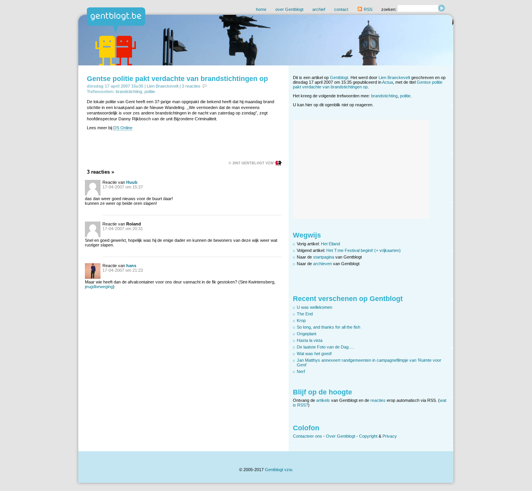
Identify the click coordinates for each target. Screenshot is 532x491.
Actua (387, 82)
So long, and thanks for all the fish (328, 327)
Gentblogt (339, 77)
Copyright (368, 436)
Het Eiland (330, 243)
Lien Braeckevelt (162, 86)
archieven (322, 263)
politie (149, 91)
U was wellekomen (314, 307)
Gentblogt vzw (278, 469)
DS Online (122, 127)
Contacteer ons (307, 436)
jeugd (90, 286)
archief (318, 9)
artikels (323, 400)
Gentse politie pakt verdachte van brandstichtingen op (177, 79)
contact (341, 9)
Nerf (301, 371)
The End (305, 313)
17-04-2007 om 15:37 (122, 187)
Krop (301, 320)
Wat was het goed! (314, 353)
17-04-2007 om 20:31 (122, 228)
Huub (131, 182)
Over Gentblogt (340, 436)
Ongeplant (306, 333)
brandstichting (129, 91)
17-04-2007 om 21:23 (122, 270)
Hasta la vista (309, 340)
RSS (367, 9)
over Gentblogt (289, 9)
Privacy (389, 436)
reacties (378, 400)
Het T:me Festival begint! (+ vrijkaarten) (363, 250)
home (261, 9)
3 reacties (191, 86)
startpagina (323, 257)
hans (131, 265)
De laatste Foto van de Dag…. (325, 347)
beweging (104, 286)
